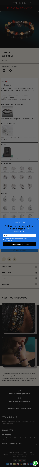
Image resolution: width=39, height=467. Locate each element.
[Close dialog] (38, 219)
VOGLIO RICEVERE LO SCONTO (19, 244)
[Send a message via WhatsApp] (35, 463)
